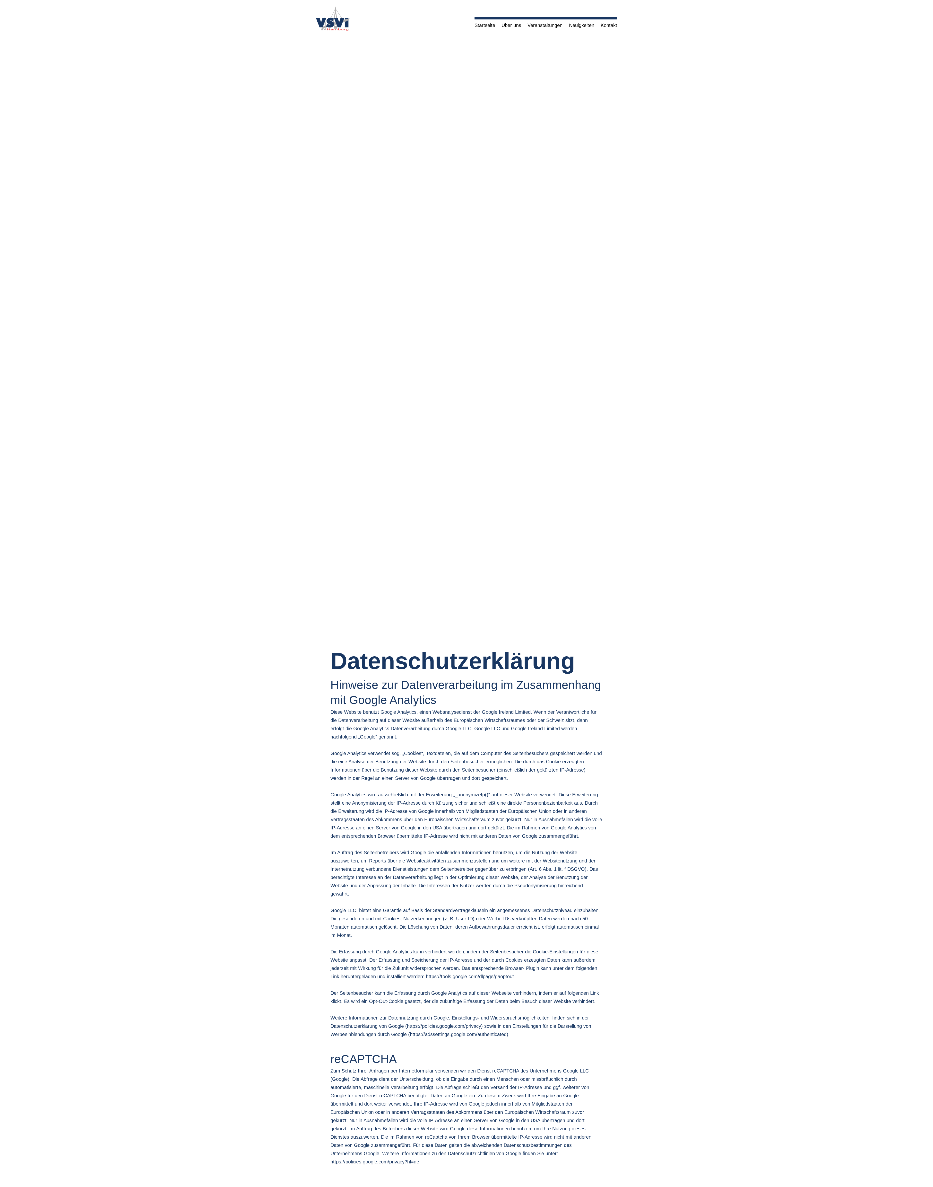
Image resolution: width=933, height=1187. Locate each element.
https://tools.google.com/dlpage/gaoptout (470, 976)
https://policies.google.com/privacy (444, 1026)
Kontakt (609, 25)
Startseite (485, 25)
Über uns (511, 25)
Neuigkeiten (581, 25)
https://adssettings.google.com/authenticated (458, 1034)
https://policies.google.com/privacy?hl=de (374, 1161)
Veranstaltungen (544, 25)
